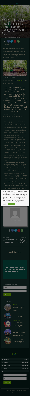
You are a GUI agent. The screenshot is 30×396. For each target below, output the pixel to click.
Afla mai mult (16, 201)
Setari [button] (4, 204)
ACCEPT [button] (11, 203)
